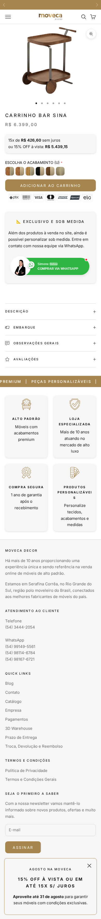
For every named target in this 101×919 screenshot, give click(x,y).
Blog (9, 683)
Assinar (23, 847)
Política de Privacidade (26, 770)
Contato (12, 692)
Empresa (13, 710)
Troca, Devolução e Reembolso (34, 746)
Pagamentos (16, 719)
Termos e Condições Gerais (30, 779)
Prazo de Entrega (21, 737)
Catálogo (13, 701)
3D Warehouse (18, 728)
